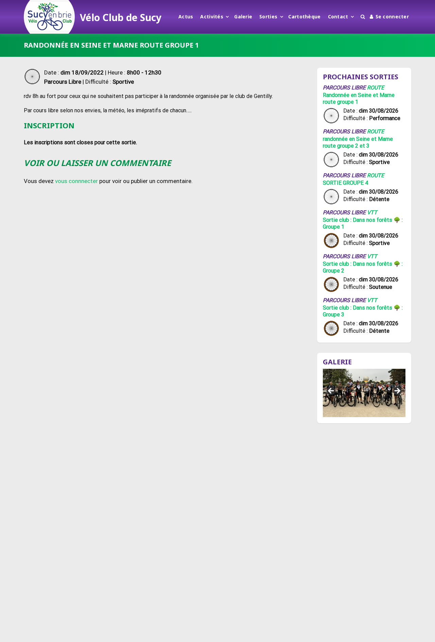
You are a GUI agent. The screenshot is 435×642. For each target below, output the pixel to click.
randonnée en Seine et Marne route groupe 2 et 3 (358, 142)
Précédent (331, 391)
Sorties (268, 16)
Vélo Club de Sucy (120, 17)
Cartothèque (304, 16)
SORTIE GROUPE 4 (345, 183)
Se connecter (392, 16)
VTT (372, 212)
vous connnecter (76, 181)
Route (375, 87)
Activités (211, 16)
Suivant (397, 391)
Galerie (243, 16)
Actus (185, 16)
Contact (338, 16)
